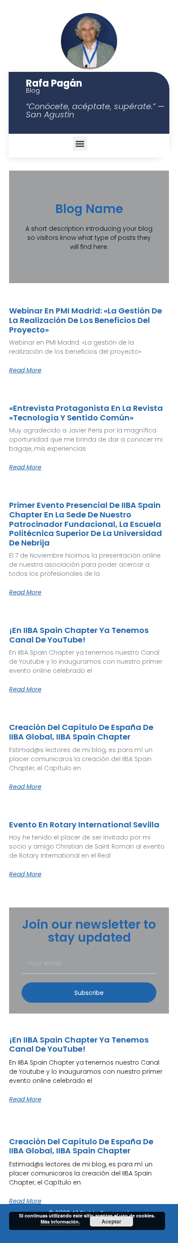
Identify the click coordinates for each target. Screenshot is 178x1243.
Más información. (60, 1221)
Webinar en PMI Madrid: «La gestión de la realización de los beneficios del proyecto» (85, 320)
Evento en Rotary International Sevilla (84, 825)
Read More (25, 370)
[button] (80, 143)
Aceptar (111, 1221)
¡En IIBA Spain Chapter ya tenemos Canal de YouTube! (79, 635)
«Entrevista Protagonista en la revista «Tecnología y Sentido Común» (86, 413)
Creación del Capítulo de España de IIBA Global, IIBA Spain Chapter (81, 732)
